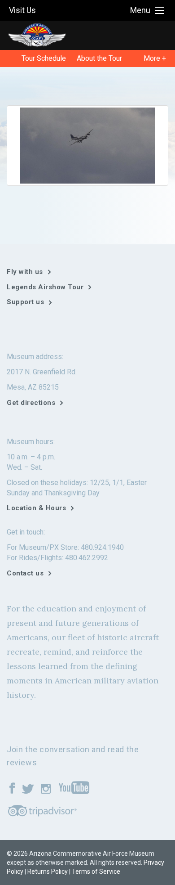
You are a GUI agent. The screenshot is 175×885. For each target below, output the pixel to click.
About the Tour (99, 58)
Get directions (31, 403)
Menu (140, 10)
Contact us (25, 573)
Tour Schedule (44, 58)
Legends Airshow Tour (45, 287)
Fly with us (25, 272)
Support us (25, 302)
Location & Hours (36, 508)
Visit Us (22, 10)
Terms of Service (96, 871)
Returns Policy (47, 871)
